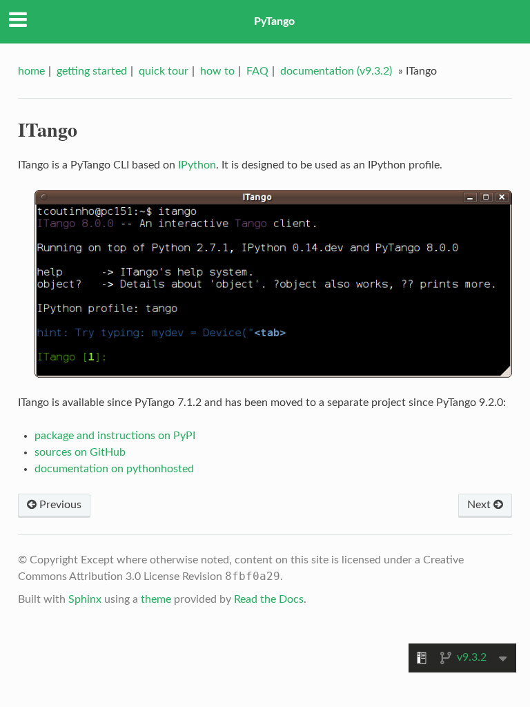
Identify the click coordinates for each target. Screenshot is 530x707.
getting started (92, 71)
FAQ (257, 71)
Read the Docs (269, 599)
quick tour (163, 71)
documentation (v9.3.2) (336, 71)
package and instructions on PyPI (115, 435)
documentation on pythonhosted (114, 468)
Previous (59, 504)
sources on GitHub (80, 452)
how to (217, 71)
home (31, 71)
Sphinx (84, 599)
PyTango (274, 21)
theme (156, 599)
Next (480, 504)
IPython (197, 165)
